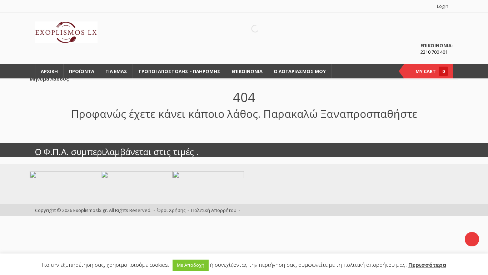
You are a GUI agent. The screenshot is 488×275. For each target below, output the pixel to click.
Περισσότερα (427, 264)
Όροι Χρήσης (171, 210)
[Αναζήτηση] (249, 28)
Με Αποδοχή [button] (190, 265)
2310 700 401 (434, 52)
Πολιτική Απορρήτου (213, 210)
